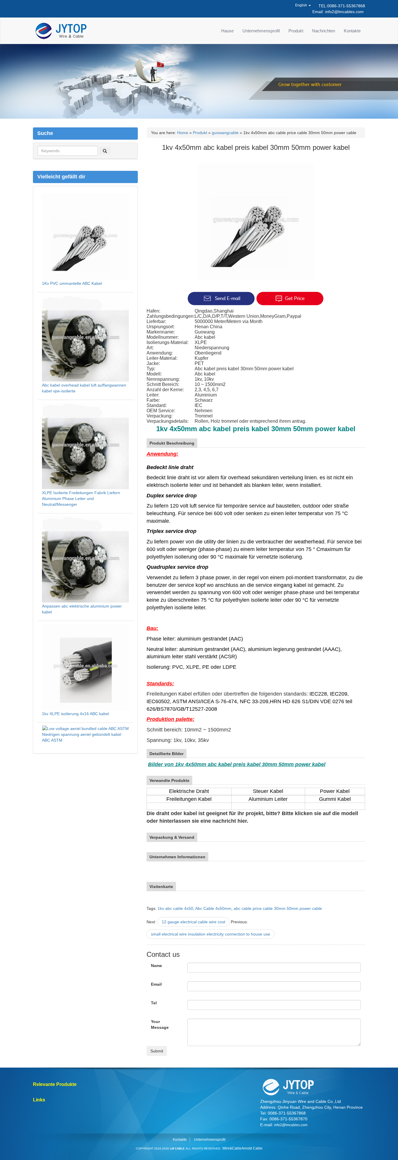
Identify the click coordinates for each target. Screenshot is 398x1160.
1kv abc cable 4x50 (175, 908)
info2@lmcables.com (344, 11)
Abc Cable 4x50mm (213, 908)
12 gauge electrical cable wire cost (193, 921)
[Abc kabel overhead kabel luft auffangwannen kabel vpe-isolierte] (85, 338)
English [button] (301, 5)
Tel (154, 1003)
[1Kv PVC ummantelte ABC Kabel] (85, 236)
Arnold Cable (252, 1148)
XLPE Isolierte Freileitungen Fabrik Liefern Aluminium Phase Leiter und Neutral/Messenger (81, 498)
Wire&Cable (232, 1148)
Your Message (160, 1024)
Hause (227, 30)
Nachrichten (323, 30)
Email (156, 984)
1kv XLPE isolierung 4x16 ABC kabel (75, 713)
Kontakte (352, 30)
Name (156, 965)
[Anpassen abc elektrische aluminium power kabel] (85, 559)
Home (182, 132)
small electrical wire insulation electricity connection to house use (210, 934)
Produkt (295, 30)
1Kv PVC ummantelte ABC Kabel (72, 283)
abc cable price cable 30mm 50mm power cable (278, 908)
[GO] (105, 151)
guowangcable (225, 132)
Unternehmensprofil (261, 30)
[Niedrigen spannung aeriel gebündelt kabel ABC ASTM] (85, 728)
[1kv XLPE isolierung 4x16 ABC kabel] (85, 666)
